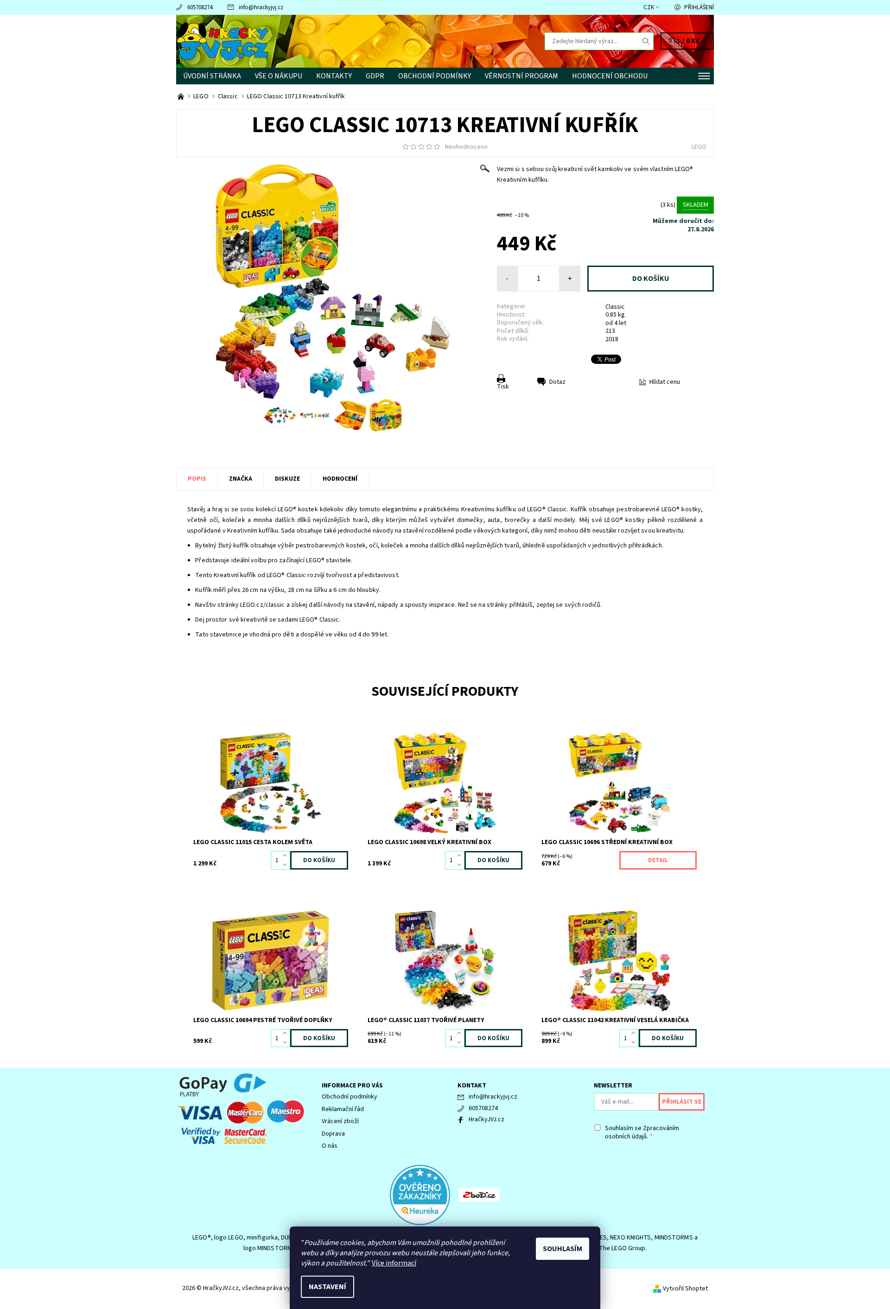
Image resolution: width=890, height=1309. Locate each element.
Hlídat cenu (664, 382)
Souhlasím (562, 1249)
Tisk (503, 386)
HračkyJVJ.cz (486, 1119)
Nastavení (327, 1287)
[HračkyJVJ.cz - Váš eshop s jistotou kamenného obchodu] (181, 96)
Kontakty (334, 76)
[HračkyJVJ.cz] (222, 41)
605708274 (199, 7)
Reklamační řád (343, 1109)
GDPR (375, 76)
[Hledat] (646, 41)
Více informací (394, 1263)
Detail (658, 860)
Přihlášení (699, 7)
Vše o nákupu (278, 76)
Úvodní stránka (212, 76)
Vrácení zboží (340, 1121)
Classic (615, 306)
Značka (240, 478)
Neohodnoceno (466, 147)
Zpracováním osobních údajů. (642, 1132)
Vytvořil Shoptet (685, 1288)
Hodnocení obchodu (610, 76)
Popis (197, 478)
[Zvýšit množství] (286, 855)
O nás (329, 1145)
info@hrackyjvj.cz (261, 7)
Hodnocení (340, 478)
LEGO (699, 147)
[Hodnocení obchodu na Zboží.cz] (479, 1194)
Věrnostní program (521, 76)
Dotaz (557, 382)
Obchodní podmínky (434, 76)
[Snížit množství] (286, 865)
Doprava (333, 1133)
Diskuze (287, 478)
